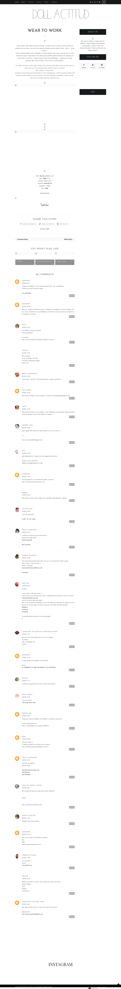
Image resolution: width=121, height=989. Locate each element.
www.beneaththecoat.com (30, 598)
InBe (24, 736)
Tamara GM (26, 713)
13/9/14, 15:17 (26, 634)
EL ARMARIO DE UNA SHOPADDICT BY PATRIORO (39, 667)
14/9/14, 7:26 (25, 818)
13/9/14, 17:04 (26, 657)
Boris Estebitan (28, 815)
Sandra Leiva (27, 425)
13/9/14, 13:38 (26, 558)
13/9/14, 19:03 (26, 716)
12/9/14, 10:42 (26, 306)
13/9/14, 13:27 (26, 532)
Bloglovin (25, 607)
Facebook (25, 572)
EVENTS (39, 2)
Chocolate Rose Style (29, 703)
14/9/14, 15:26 (26, 879)
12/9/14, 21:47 (26, 495)
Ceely (24, 325)
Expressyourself (27, 540)
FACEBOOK (26, 772)
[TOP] (118, 985)
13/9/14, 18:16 (26, 697)
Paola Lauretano (29, 529)
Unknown (26, 280)
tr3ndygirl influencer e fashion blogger (40, 631)
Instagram (25, 612)
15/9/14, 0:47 (25, 904)
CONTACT (54, 2)
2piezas (25, 350)
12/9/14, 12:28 (26, 376)
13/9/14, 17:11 (26, 681)
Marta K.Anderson (29, 373)
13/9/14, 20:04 (26, 739)
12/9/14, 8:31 (25, 283)
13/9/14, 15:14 (26, 586)
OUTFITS (31, 2)
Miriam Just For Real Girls (33, 901)
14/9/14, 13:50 (26, 858)
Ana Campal (27, 390)
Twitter (93, 67)
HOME (17, 2)
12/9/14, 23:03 (26, 511)
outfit (47, 229)
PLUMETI (20, 261)
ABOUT (23, 2)
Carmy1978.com (27, 865)
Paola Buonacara (29, 757)
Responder (72, 295)
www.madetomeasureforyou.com (32, 568)
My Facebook (26, 545)
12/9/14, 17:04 (26, 453)
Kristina (25, 583)
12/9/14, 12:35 (26, 393)
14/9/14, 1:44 (25, 788)
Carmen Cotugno (29, 855)
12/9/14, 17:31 (26, 476)
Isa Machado (27, 509)
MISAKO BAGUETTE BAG (44, 261)
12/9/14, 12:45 (26, 409)
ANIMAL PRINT (61, 261)
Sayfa (24, 406)
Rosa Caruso (27, 694)
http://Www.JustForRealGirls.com (32, 914)
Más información (94, 988)
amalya (25, 876)
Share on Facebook (29, 224)
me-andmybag (26, 293)
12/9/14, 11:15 (26, 327)
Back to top (101, 987)
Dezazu (25, 678)
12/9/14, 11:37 (26, 353)
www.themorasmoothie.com (30, 770)
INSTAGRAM (26, 775)
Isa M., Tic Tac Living (28, 519)
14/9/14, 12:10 (26, 834)
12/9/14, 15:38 (26, 428)
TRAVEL (46, 2)
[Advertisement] (93, 124)
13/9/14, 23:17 (26, 760)
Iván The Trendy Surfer (32, 785)
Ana (23, 450)
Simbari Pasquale (29, 555)
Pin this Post (64, 224)
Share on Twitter (48, 224)
